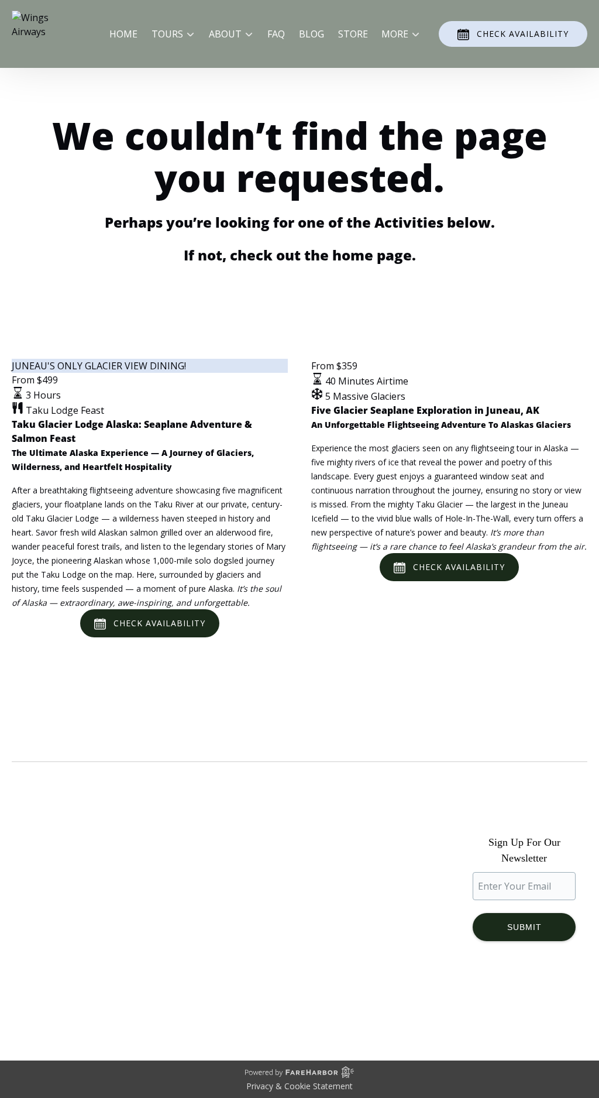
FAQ (276, 34)
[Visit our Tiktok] (524, 1002)
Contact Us (185, 937)
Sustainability (41, 947)
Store (353, 34)
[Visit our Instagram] (500, 1002)
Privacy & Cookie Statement (299, 1086)
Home (123, 34)
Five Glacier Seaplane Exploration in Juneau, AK (425, 410)
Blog (311, 34)
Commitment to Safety (61, 933)
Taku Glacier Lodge (54, 918)
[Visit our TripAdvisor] (551, 1002)
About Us (32, 890)
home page (372, 255)
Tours (174, 881)
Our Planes (36, 904)
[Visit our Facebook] (477, 1002)
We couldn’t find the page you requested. (134, 739)
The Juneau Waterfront (63, 961)
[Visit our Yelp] (577, 1002)
